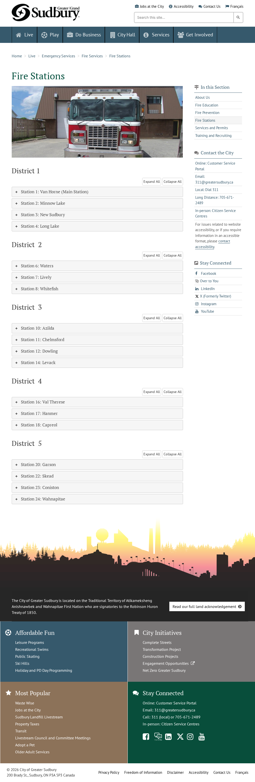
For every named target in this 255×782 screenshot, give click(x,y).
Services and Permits (211, 127)
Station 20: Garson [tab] (38, 464)
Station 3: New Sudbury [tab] (43, 214)
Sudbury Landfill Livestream (39, 716)
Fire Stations (119, 55)
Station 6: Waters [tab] (37, 266)
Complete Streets (157, 642)
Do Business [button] (88, 34)
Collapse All (173, 181)
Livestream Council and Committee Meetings (53, 737)
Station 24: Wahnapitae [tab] (43, 499)
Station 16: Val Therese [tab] (43, 402)
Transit (20, 730)
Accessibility (183, 6)
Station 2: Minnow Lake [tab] (43, 203)
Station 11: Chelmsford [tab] (42, 339)
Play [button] (54, 34)
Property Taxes (27, 723)
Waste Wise (24, 702)
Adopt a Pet (25, 744)
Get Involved (199, 34)
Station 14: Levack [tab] (38, 362)
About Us (202, 97)
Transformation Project (162, 649)
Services (160, 34)
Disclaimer (175, 772)
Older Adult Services (32, 751)
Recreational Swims (32, 649)
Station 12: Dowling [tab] (39, 351)
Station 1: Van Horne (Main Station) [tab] (54, 192)
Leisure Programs (29, 642)
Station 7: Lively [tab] (36, 277)
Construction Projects (160, 656)
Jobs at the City (152, 6)
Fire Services (92, 55)
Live (31, 55)
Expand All (151, 181)
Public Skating (27, 656)
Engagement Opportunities (167, 663)
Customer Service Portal (176, 702)
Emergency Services (58, 55)
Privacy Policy (108, 772)
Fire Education (206, 105)
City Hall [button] (126, 34)
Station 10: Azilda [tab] (37, 328)
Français (236, 6)
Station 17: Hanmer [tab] (39, 413)
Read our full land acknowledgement (204, 606)
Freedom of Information (143, 772)
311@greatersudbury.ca (174, 709)
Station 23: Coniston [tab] (40, 487)
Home (17, 55)
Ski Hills (22, 663)
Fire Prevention (207, 112)
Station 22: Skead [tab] (37, 476)
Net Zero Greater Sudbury (164, 670)
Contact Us (211, 6)
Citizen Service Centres (180, 723)
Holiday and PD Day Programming (43, 670)
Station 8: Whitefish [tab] (39, 289)
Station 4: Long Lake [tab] (40, 226)
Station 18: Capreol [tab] (39, 425)
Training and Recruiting (213, 135)
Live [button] (28, 34)
